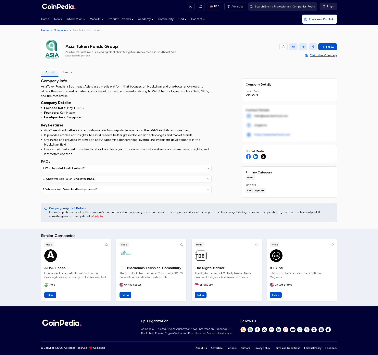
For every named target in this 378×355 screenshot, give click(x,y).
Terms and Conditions (287, 348)
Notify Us (97, 216)
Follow (330, 46)
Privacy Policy (262, 348)
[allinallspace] (50, 255)
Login (330, 6)
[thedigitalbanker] (201, 255)
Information (74, 19)
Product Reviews (119, 19)
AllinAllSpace (55, 268)
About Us (201, 348)
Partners (232, 348)
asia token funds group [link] (88, 30)
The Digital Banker (210, 268)
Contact (196, 19)
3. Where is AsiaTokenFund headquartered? (70, 189)
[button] (106, 244)
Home (45, 19)
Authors (245, 348)
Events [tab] (67, 72)
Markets (95, 19)
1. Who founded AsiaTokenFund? (64, 168)
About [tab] (50, 72)
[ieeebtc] (126, 255)
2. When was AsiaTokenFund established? (69, 179)
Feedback (331, 348)
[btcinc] (276, 255)
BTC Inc (276, 268)
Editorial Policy (312, 348)
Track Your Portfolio (322, 19)
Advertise (217, 348)
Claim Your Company (323, 55)
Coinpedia (99, 347)
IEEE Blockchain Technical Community (150, 268)
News (58, 19)
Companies (61, 30)
